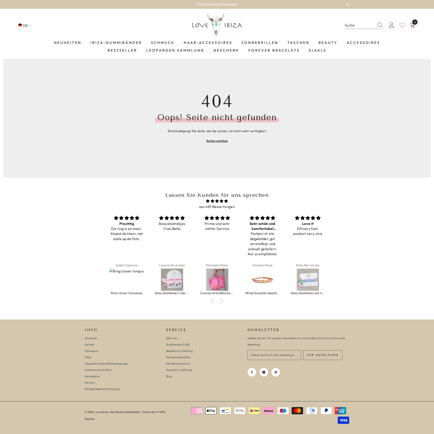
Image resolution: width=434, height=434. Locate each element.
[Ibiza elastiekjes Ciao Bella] (172, 280)
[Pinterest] (275, 372)
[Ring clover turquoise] (126, 280)
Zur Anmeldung (323, 355)
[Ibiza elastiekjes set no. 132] (308, 280)
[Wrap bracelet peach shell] (262, 280)
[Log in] (391, 25)
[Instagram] (263, 372)
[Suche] (364, 25)
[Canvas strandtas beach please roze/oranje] (217, 280)
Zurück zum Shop (217, 141)
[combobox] (360, 25)
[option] (217, 4)
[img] (217, 201)
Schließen (347, 4)
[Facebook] (252, 372)
